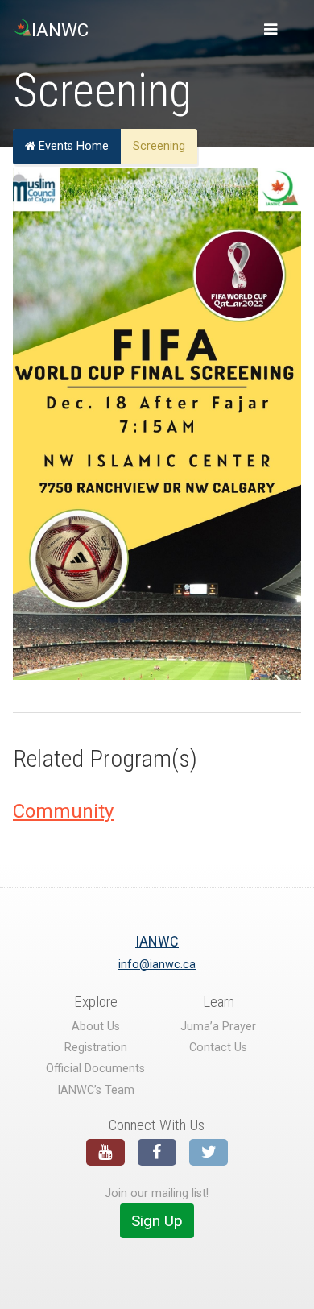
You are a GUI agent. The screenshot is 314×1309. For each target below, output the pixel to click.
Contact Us (218, 1047)
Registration (95, 1047)
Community (63, 811)
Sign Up (157, 1221)
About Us (96, 1027)
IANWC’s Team (95, 1090)
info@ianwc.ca (157, 964)
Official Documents (95, 1068)
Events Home (72, 146)
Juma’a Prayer (218, 1027)
